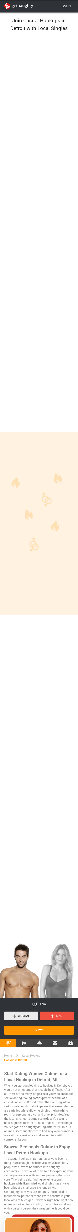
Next (39, 1030)
